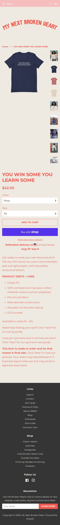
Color (5, 195)
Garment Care (30, 427)
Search (30, 394)
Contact (30, 398)
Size (4, 208)
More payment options (30, 239)
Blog (30, 415)
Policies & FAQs (30, 407)
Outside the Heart (30, 458)
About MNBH (30, 411)
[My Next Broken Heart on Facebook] (27, 481)
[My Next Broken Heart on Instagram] (33, 481)
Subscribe (48, 506)
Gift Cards (30, 403)
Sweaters (30, 466)
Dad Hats (30, 445)
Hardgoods (30, 450)
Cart (55, 4)
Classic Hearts (30, 441)
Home (5, 47)
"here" (12, 342)
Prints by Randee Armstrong (30, 462)
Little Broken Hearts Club (30, 454)
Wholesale (30, 419)
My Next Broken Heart (33, 515)
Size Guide (30, 423)
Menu (9, 4)
